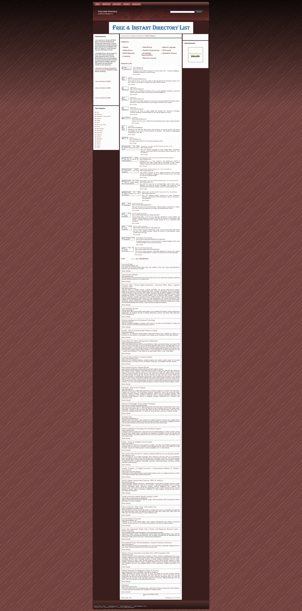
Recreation (99, 130)
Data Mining (147, 47)
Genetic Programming (151, 50)
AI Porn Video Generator (140, 226)
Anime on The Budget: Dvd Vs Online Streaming (138, 404)
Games (98, 118)
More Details (136, 74)
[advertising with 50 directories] (150, 594)
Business (99, 114)
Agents (125, 47)
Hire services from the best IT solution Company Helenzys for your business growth (150, 454)
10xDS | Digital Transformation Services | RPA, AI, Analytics (142, 480)
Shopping (99, 139)
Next (179, 597)
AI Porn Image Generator (139, 213)
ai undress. (135, 117)
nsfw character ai (138, 67)
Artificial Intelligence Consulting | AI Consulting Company (141, 429)
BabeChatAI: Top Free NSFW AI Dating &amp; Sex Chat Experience (159, 180)
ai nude (130, 77)
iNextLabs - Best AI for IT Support (133, 388)
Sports (98, 143)
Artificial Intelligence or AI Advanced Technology (138, 320)
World (98, 147)
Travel (98, 145)
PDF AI (131, 137)
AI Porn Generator (137, 203)
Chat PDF (131, 126)
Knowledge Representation (147, 54)
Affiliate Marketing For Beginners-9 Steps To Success (140, 570)
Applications (127, 50)
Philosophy (167, 50)
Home (98, 122)
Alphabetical (143, 259)
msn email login (127, 264)
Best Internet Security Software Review (135, 367)
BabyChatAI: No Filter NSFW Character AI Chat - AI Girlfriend (159, 192)
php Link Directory (129, 607)
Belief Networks (128, 53)
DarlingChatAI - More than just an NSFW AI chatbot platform (157, 157)
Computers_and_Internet (103, 116)
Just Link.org (124, 36)
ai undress (133, 97)
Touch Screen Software (130, 274)
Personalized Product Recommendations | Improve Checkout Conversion (147, 543)
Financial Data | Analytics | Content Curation (137, 357)
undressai (133, 107)
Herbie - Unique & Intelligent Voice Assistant (137, 442)
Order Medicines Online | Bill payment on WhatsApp (139, 341)
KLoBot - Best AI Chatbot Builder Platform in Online (139, 331)
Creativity (126, 56)
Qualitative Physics (170, 53)
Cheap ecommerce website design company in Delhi (140, 496)
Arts (97, 112)
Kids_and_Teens (101, 124)
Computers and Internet (136, 36)
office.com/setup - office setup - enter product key (139, 507)
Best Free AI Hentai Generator (143, 247)
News (98, 126)
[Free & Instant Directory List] (151, 33)
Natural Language (169, 47)
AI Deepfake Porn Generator (144, 237)
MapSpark (125, 585)
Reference (99, 132)
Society (98, 141)
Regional (98, 135)
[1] (171, 597)
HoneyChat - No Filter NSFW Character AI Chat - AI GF (156, 146)
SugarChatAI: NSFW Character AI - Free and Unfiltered (155, 169)
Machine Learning (149, 58)
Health (98, 120)
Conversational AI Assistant (131, 519)
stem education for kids (130, 308)
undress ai (133, 87)
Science (98, 137)
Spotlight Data (127, 417)
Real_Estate (99, 128)
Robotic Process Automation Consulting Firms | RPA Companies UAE (146, 553)
